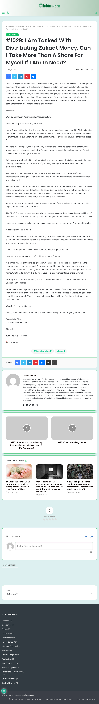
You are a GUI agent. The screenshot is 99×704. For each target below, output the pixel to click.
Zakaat (61, 351)
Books (4, 629)
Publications (7, 659)
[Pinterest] (27, 76)
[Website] (24, 405)
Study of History (8, 683)
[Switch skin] (7, 12)
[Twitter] (14, 76)
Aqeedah (5, 621)
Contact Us (79, 699)
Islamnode (30, 695)
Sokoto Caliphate (9, 679)
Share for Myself (43, 351)
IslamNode (29, 375)
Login (90, 536)
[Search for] (95, 12)
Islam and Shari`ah (9, 646)
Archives (9, 590)
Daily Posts (6, 638)
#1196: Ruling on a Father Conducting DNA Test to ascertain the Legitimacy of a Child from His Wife (80, 485)
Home (10, 26)
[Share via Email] (48, 362)
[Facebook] (8, 76)
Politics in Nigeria (9, 655)
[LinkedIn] (20, 76)
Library (45, 699)
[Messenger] (33, 76)
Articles (38, 699)
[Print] (54, 362)
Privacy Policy (91, 699)
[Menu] (3, 12)
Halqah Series (7, 642)
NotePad (5, 650)
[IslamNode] (49, 5)
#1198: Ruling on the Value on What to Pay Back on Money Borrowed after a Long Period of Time (18, 485)
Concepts (6, 633)
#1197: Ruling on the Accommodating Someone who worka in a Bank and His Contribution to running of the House (49, 487)
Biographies (6, 625)
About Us (29, 699)
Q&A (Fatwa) (19, 26)
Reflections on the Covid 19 (13, 672)
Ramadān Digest (8, 667)
